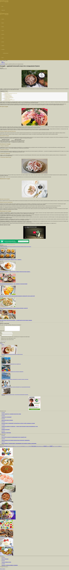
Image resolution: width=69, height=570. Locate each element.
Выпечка (3, 34)
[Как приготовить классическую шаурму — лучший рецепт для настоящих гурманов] (8, 318)
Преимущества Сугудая (6, 100)
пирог (27, 446)
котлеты (18, 446)
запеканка (16, 446)
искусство (4, 244)
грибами (8, 446)
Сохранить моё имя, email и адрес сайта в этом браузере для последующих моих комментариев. (15, 336)
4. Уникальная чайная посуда (9, 97)
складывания (8, 244)
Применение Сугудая (6, 98)
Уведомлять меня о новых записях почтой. (7, 339)
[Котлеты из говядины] (6, 510)
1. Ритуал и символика (8, 95)
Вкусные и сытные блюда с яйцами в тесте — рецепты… (11, 259)
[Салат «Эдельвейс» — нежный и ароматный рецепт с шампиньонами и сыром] (8, 519)
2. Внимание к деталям (8, 96)
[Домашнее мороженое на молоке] (6, 546)
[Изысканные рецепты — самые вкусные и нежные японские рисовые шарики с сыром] (8, 270)
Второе (3, 26)
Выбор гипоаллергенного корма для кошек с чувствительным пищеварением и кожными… (15, 394)
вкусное (1, 446)
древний (1, 244)
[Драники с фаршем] (6, 555)
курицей (20, 446)
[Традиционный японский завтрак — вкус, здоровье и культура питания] (8, 282)
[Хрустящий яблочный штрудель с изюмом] (6, 537)
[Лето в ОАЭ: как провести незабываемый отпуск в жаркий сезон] (6, 363)
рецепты (48, 446)
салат (51, 446)
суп (57, 446)
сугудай (11, 244)
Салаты (3, 30)
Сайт (0, 335)
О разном (3, 49)
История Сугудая (5, 92)
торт (61, 446)
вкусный (5, 446)
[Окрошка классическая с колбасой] (8, 492)
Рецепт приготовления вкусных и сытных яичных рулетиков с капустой (14, 308)
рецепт (45, 446)
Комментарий (2, 330)
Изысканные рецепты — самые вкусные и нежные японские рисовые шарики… (15, 271)
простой (42, 446)
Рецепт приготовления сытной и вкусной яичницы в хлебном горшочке (12, 354)
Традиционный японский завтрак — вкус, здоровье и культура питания (13, 283)
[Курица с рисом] (6, 501)
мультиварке (23, 446)
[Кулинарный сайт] (4, 14)
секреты (54, 446)
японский (13, 244)
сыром (59, 446)
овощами (26, 446)
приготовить (33, 446)
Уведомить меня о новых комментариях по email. (8, 338)
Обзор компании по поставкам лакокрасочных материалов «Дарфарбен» (12, 371)
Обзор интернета (5, 53)
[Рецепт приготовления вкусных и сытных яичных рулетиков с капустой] (8, 306)
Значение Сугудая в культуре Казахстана (11, 93)
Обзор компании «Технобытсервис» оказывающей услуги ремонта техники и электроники (15, 379)
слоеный (56, 446)
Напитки (3, 45)
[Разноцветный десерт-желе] (6, 528)
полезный (29, 446)
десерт (11, 446)
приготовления (38, 446)
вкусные (3, 446)
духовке (13, 446)
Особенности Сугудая (6, 94)
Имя (1, 332)
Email (1, 333)
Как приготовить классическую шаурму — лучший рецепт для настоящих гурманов (16, 320)
